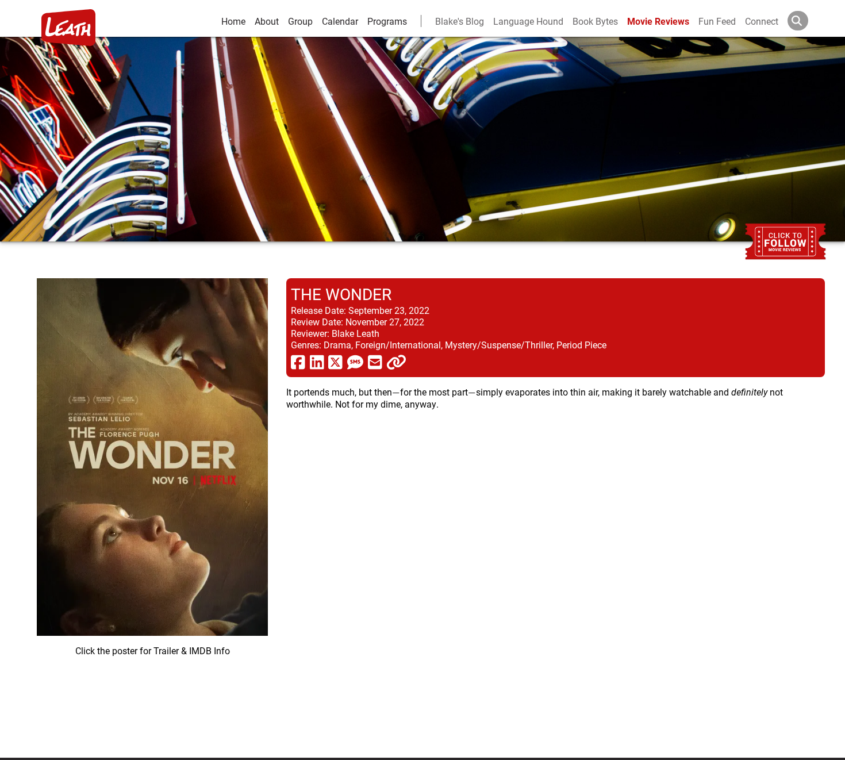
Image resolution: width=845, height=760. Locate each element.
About (267, 21)
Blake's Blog (459, 21)
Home (233, 21)
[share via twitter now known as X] (335, 362)
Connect (761, 21)
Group (300, 21)
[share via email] (375, 362)
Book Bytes (595, 21)
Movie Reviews (658, 21)
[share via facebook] (298, 362)
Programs (387, 21)
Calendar (340, 21)
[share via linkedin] (317, 362)
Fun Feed (717, 21)
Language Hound (528, 21)
